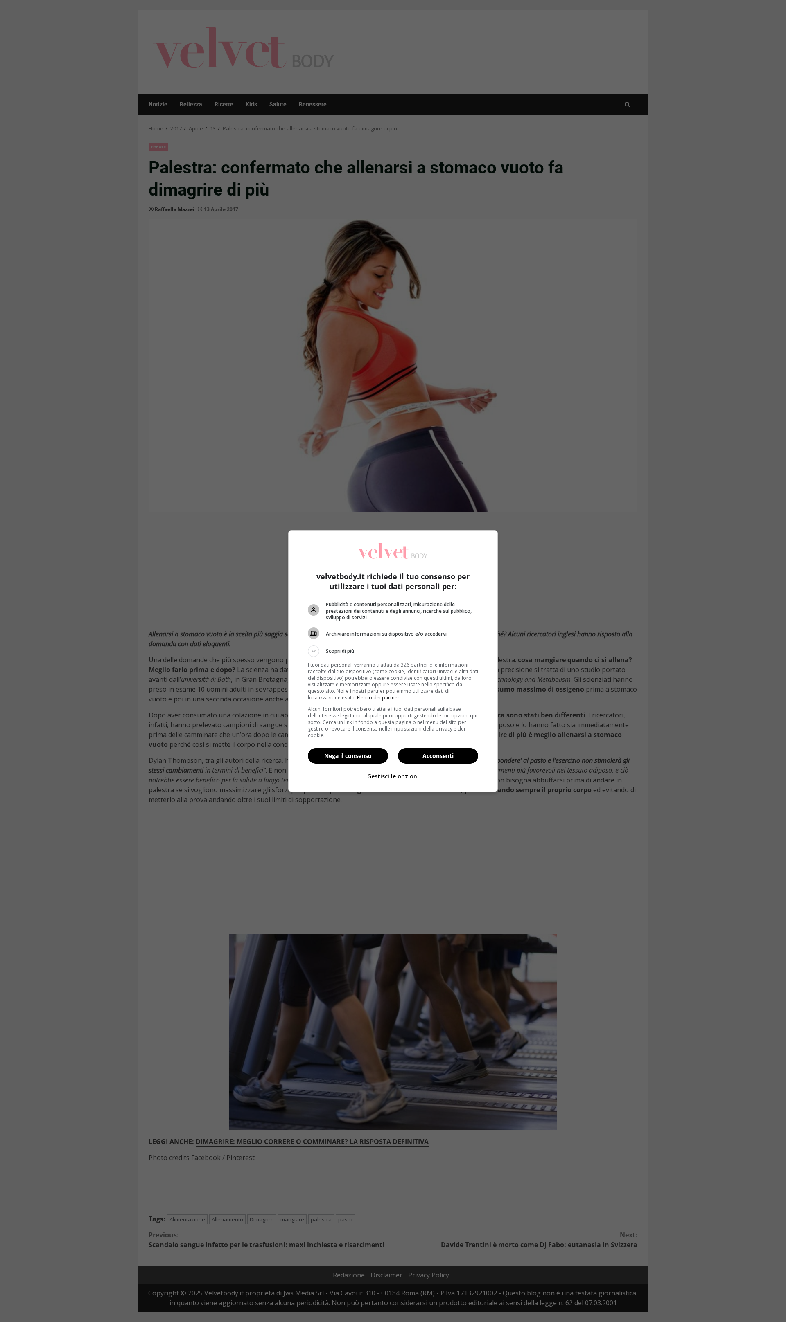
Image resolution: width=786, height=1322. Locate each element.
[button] (393, 651)
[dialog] (393, 661)
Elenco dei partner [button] (378, 697)
